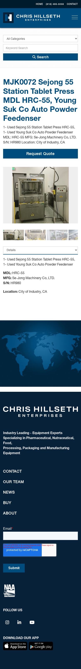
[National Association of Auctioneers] (9, 590)
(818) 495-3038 (55, 4)
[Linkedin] (19, 622)
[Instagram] (7, 622)
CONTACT (72, 4)
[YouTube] (32, 622)
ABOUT (10, 513)
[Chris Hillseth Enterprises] (31, 17)
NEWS (9, 492)
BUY (7, 502)
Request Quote (40, 153)
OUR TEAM (13, 481)
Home (39, 4)
